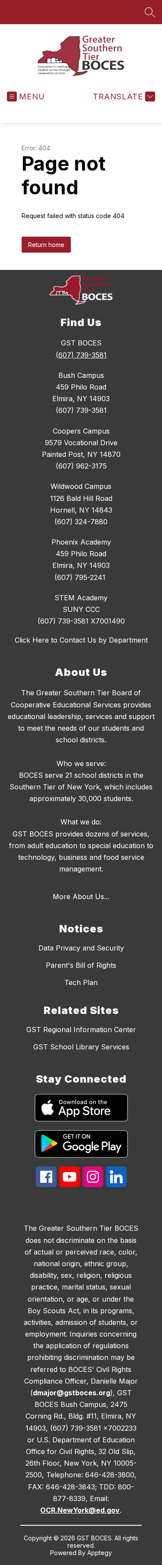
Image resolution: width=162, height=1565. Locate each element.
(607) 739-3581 (81, 355)
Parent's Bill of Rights (81, 965)
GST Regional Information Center (81, 1029)
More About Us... (81, 896)
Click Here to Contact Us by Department (81, 640)
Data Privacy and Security (81, 948)
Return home (46, 244)
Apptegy (99, 1552)
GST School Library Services (81, 1046)
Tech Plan (81, 982)
